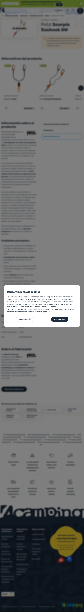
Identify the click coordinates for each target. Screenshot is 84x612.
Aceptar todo (59, 319)
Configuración (25, 319)
